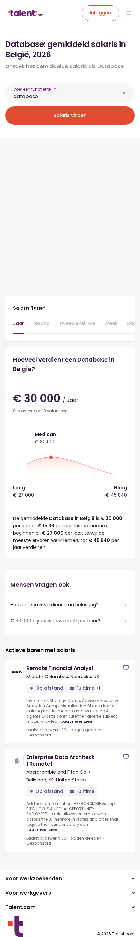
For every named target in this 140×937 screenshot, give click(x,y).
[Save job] (126, 668)
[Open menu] (128, 13)
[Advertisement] (70, 213)
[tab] (18, 327)
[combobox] (66, 96)
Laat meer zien (76, 721)
